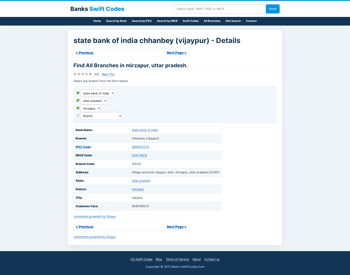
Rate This (108, 74)
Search (273, 8)
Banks (97, 8)
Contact (251, 21)
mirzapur (138, 189)
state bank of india (145, 130)
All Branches (212, 21)
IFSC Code (83, 147)
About (196, 259)
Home (97, 21)
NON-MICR (139, 155)
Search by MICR (167, 21)
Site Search (233, 21)
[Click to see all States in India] (78, 108)
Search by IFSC (142, 21)
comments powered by (94, 216)
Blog (159, 259)
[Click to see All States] (78, 101)
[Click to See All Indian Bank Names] (78, 93)
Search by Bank (116, 21)
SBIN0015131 (140, 147)
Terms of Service (177, 259)
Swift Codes (191, 21)
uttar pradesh (141, 180)
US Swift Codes (141, 259)
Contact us (211, 259)
